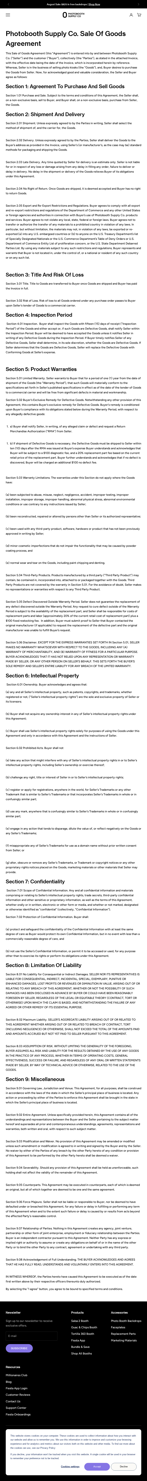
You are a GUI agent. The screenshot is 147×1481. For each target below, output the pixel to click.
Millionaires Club (16, 1375)
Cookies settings (70, 1466)
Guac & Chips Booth (84, 1327)
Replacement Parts (123, 1333)
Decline (124, 1466)
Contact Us (13, 1401)
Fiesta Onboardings (18, 1414)
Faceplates (118, 1327)
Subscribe (19, 1348)
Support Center (16, 1407)
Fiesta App (78, 1340)
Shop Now (94, 4)
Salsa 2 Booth (80, 1321)
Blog (8, 1382)
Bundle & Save (80, 1347)
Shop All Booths (81, 1353)
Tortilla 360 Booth (82, 1333)
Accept (97, 1466)
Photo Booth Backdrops (126, 1321)
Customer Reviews (18, 1394)
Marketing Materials (124, 1340)
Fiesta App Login (16, 1388)
